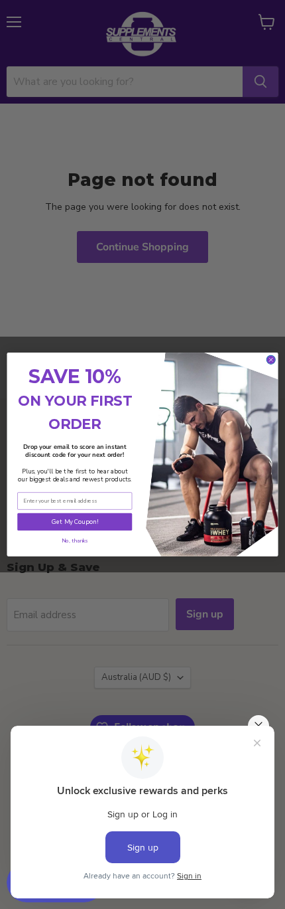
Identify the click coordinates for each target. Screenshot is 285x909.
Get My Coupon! (75, 521)
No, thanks (74, 540)
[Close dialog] (270, 359)
